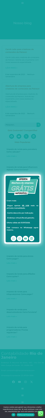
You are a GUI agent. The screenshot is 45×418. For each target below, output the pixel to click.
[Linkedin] (31, 238)
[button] (39, 178)
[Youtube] (25, 238)
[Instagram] (19, 238)
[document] (22, 209)
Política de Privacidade (26, 415)
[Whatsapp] (13, 238)
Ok (14, 415)
